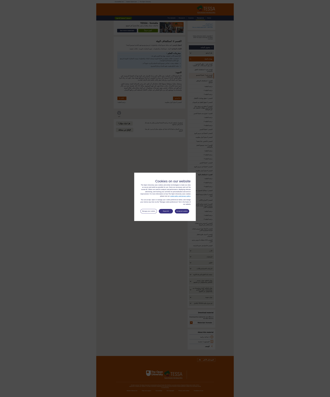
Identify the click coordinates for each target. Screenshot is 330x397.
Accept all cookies (182, 211)
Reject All (166, 211)
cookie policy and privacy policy (180, 196)
